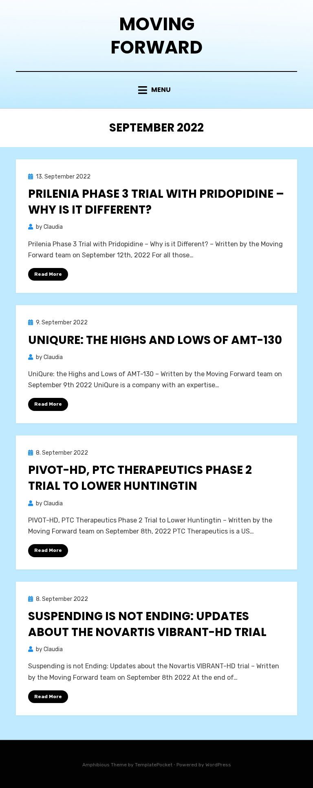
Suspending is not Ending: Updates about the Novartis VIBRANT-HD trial (147, 624)
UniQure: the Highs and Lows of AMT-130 (155, 340)
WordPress (218, 765)
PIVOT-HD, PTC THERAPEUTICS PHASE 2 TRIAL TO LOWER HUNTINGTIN (140, 478)
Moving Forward (156, 35)
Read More (48, 274)
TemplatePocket (153, 765)
